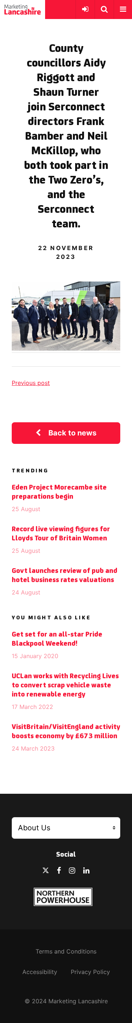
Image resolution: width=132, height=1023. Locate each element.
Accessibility (39, 971)
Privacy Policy (90, 971)
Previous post (31, 382)
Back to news (72, 433)
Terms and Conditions (66, 951)
